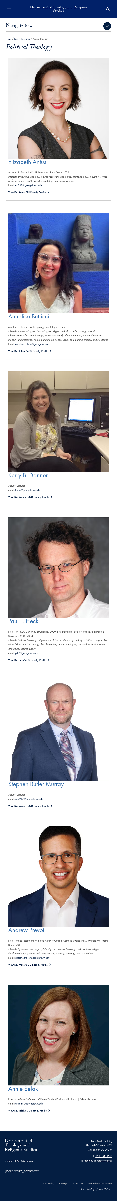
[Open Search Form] (108, 9)
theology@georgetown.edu (98, 1160)
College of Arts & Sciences (19, 1161)
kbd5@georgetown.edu (27, 490)
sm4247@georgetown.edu (29, 799)
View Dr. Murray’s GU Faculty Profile (28, 806)
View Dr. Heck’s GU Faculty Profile (27, 660)
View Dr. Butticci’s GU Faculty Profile (28, 351)
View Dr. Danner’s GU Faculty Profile (28, 497)
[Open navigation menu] (9, 9)
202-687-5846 (103, 1156)
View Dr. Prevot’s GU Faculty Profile (28, 964)
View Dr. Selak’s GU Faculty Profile (27, 1110)
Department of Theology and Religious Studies (58, 9)
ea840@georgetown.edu (28, 185)
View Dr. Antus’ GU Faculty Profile (27, 192)
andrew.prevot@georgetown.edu (32, 957)
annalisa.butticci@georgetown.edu (33, 344)
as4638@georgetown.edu (29, 1103)
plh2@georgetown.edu (27, 653)
